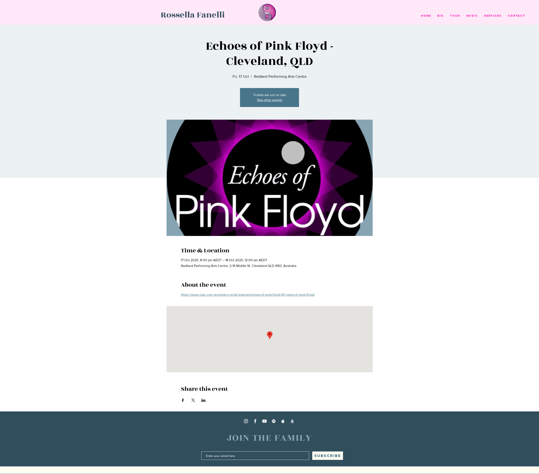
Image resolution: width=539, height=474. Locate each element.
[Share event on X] (193, 400)
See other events (269, 100)
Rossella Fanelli (193, 15)
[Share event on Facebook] (183, 400)
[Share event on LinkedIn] (203, 400)
